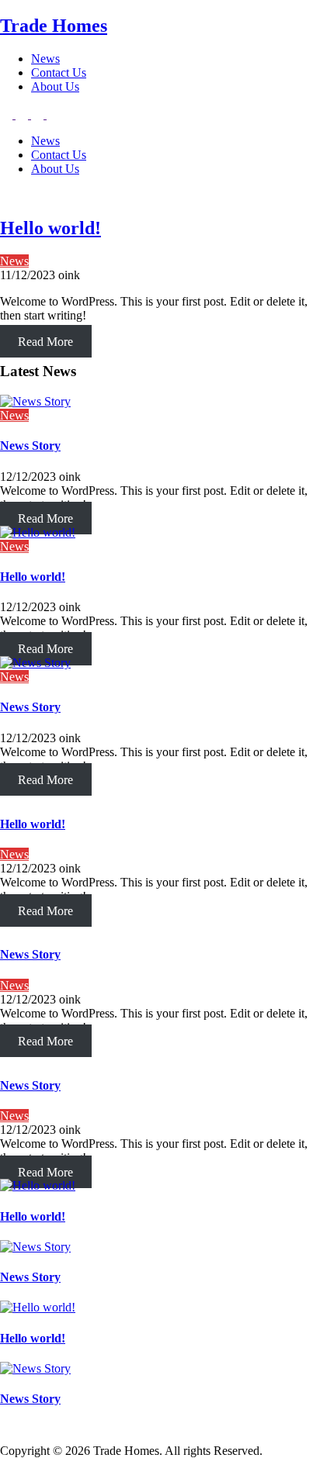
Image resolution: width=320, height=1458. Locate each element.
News (45, 58)
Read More (45, 341)
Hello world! (50, 228)
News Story (30, 445)
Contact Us (58, 72)
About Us (55, 86)
